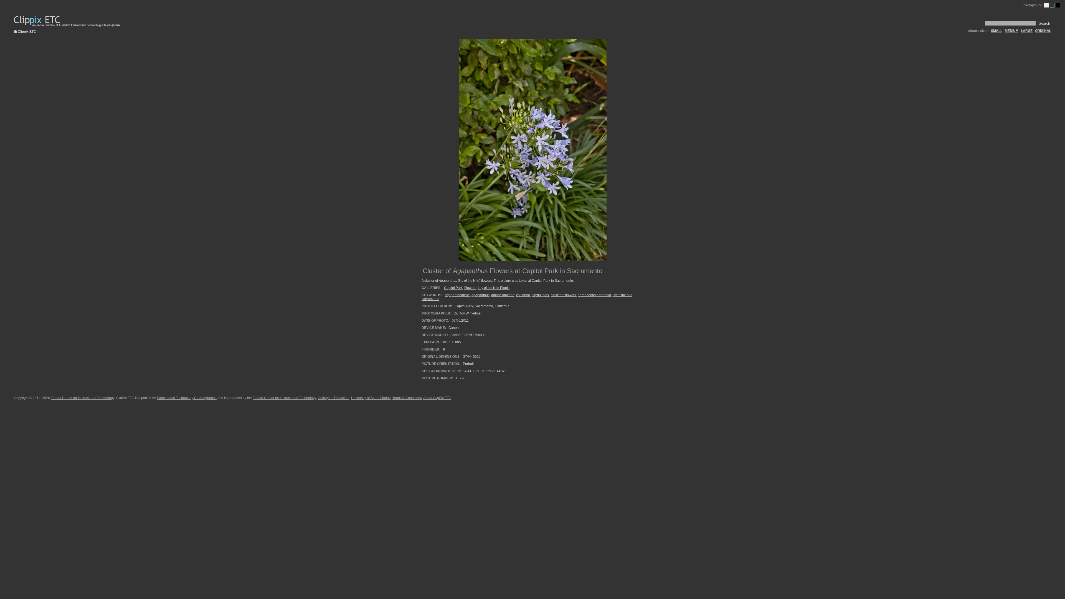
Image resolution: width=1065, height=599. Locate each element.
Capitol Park (453, 288)
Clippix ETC (27, 31)
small (996, 31)
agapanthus (480, 295)
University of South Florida (371, 398)
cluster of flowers (563, 295)
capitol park (540, 295)
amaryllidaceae (502, 295)
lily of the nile (622, 295)
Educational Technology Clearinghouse (187, 398)
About (437, 398)
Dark (1058, 5)
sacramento (430, 299)
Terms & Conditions (407, 398)
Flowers (470, 288)
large (1027, 31)
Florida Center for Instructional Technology (82, 398)
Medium (1052, 5)
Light (1046, 5)
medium (1011, 31)
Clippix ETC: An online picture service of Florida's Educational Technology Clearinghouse (68, 21)
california (523, 295)
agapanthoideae (457, 295)
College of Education (333, 398)
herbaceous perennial (594, 295)
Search (1044, 23)
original (1043, 31)
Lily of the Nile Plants (493, 288)
